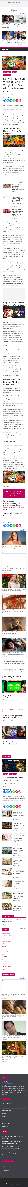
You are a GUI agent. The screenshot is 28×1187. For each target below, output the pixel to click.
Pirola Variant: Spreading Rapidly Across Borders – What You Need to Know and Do (14, 664)
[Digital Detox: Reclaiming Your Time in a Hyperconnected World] (14, 681)
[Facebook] (4, 100)
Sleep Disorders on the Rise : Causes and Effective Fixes (13, 780)
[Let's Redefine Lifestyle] (3, 49)
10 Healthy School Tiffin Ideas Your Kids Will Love (18, 861)
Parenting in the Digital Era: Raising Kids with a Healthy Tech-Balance (14, 671)
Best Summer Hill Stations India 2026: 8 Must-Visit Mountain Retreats (18, 851)
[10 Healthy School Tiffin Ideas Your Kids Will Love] (7, 862)
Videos (3, 969)
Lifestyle (4, 949)
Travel (3, 954)
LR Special (4, 959)
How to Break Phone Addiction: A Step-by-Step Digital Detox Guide (18, 872)
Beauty (3, 938)
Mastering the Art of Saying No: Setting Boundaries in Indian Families (18, 814)
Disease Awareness (8, 935)
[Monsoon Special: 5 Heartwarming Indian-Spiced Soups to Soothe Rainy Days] (7, 827)
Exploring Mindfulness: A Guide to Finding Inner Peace (16, 493)
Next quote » (22, 928)
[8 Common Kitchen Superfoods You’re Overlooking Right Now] (7, 907)
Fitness (3, 1107)
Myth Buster (6, 964)
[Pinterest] (16, 100)
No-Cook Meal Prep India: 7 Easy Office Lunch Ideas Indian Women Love (18, 896)
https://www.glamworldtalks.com (13, 508)
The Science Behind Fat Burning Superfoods (11, 743)
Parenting (5, 951)
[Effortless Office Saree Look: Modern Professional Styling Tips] (7, 885)
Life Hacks (4, 956)
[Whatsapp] (13, 100)
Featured (15, 72)
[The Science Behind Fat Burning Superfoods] (14, 727)
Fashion (4, 946)
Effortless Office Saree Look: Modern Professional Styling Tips (18, 884)
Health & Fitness (7, 75)
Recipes (5, 943)
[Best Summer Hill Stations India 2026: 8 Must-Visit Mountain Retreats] (7, 852)
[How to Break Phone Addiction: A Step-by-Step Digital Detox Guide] (7, 873)
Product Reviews (7, 966)
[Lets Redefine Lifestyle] (7, 1082)
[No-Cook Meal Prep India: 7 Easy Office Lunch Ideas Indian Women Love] (7, 897)
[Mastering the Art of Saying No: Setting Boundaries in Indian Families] (7, 815)
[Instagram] (20, 100)
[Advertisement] (14, 294)
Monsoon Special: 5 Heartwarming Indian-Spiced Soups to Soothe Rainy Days (18, 826)
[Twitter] (7, 100)
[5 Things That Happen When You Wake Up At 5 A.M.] (14, 710)
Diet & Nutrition (7, 72)
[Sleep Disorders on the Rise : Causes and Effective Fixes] (14, 765)
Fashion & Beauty (6, 1110)
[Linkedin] (10, 100)
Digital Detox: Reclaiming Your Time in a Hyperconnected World (12, 698)
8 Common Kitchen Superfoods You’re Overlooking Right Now (19, 906)
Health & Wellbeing (7, 1103)
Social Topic (6, 961)
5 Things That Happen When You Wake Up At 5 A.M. (13, 717)
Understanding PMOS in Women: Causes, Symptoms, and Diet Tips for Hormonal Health (18, 839)
